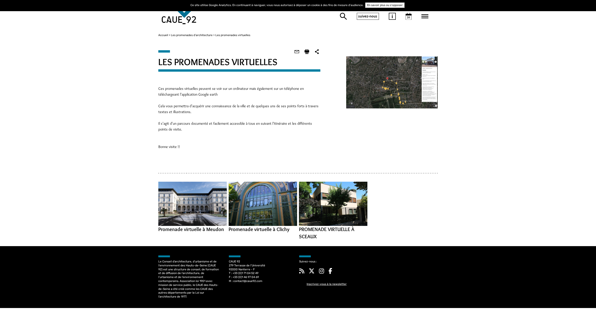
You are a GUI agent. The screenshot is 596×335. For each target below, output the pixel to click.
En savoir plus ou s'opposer (385, 5)
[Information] (392, 16)
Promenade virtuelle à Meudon (191, 229)
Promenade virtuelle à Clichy (259, 229)
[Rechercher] (343, 16)
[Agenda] (408, 16)
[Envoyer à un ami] (297, 51)
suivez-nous (367, 16)
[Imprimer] (307, 51)
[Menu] (424, 16)
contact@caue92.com (247, 281)
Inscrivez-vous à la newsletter (327, 284)
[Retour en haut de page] (583, 322)
